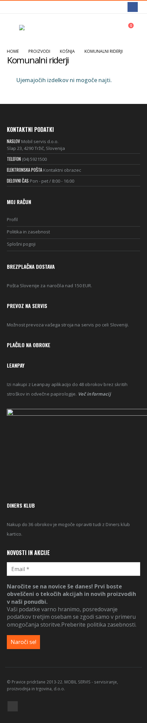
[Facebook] (132, 7)
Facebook (13, 706)
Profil (12, 219)
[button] (13, 29)
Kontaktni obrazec (62, 170)
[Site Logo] (38, 29)
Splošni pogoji (21, 244)
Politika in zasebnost (28, 232)
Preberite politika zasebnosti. (98, 624)
